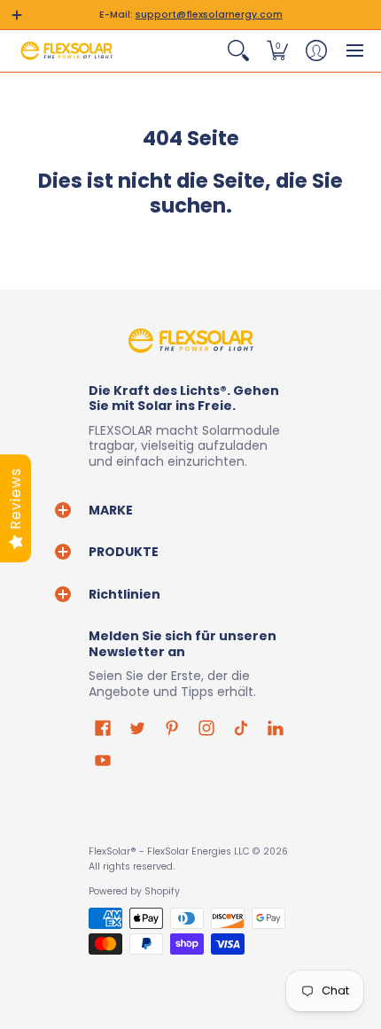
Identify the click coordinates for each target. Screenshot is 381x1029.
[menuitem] (238, 50)
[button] (17, 15)
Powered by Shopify (134, 891)
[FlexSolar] (66, 50)
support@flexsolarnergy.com (209, 14)
